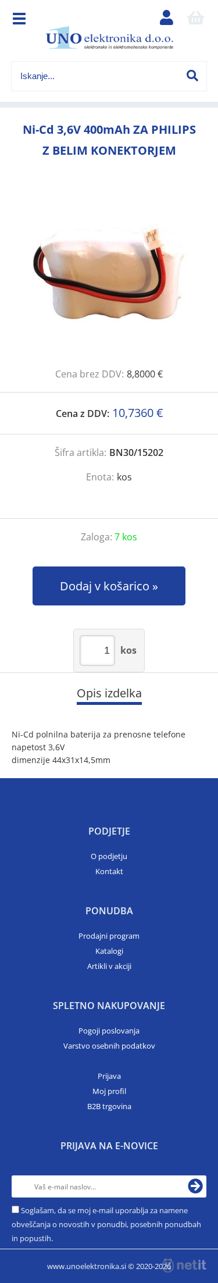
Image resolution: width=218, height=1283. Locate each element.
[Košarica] (195, 20)
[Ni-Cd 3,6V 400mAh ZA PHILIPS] (109, 276)
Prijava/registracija (166, 20)
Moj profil (109, 1091)
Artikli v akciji (109, 966)
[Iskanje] (192, 75)
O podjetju (109, 856)
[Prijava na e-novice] (195, 1186)
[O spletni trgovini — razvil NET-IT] (184, 1266)
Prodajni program (109, 936)
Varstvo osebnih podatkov (109, 1045)
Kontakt (109, 871)
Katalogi (109, 951)
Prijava (109, 1076)
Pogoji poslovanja (109, 1030)
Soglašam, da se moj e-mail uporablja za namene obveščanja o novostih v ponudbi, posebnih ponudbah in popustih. (106, 1224)
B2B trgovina (109, 1106)
